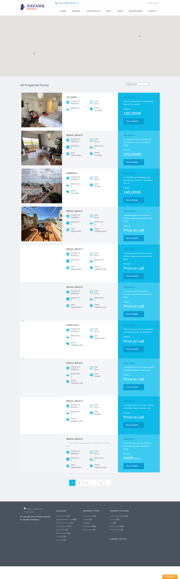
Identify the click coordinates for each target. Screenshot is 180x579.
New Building (135, 11)
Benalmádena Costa (64, 519)
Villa (84, 523)
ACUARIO (71, 97)
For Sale (113, 519)
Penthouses (88, 530)
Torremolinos (61, 516)
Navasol (76, 11)
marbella (59, 537)
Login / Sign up (153, 3)
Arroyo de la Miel (63, 523)
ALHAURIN (60, 530)
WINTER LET (115, 530)
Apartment (87, 526)
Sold (111, 523)
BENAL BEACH (74, 135)
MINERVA (71, 173)
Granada (59, 540)
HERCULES (72, 325)
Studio (85, 519)
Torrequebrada (62, 526)
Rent (108, 11)
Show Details (132, 121)
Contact (152, 11)
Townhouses (88, 516)
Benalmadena (61, 533)
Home (63, 11)
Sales (120, 11)
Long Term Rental (117, 516)
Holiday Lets (115, 526)
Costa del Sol (93, 11)
